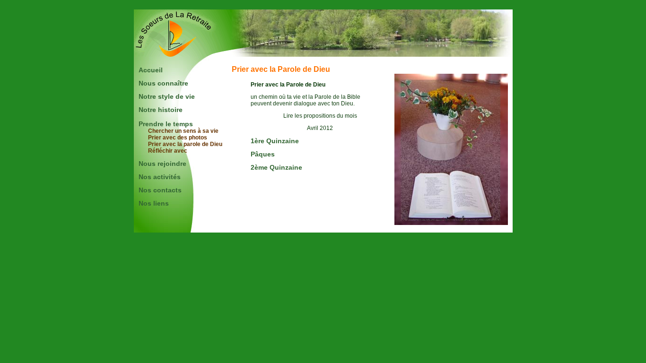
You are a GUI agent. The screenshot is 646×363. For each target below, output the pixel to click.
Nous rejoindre (162, 163)
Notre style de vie (167, 96)
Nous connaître (163, 83)
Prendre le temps (166, 124)
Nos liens (154, 203)
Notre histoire (161, 109)
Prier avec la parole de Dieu (185, 144)
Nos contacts (160, 190)
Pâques (263, 154)
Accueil (151, 70)
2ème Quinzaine (276, 167)
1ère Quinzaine (275, 141)
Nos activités (160, 177)
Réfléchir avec (167, 150)
